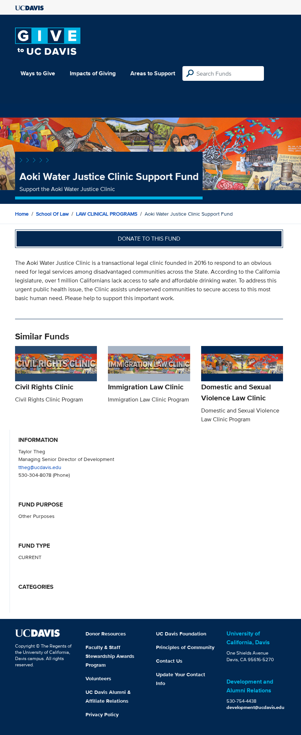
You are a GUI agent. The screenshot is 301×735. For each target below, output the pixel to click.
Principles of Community (185, 647)
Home (22, 213)
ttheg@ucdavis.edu (39, 467)
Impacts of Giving (93, 73)
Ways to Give (38, 73)
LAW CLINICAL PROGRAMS (106, 213)
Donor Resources (106, 633)
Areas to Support (152, 73)
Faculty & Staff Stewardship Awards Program (110, 656)
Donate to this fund (149, 238)
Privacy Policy (102, 714)
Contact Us (169, 660)
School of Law (52, 213)
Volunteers (98, 678)
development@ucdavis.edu (255, 707)
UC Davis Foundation (181, 633)
